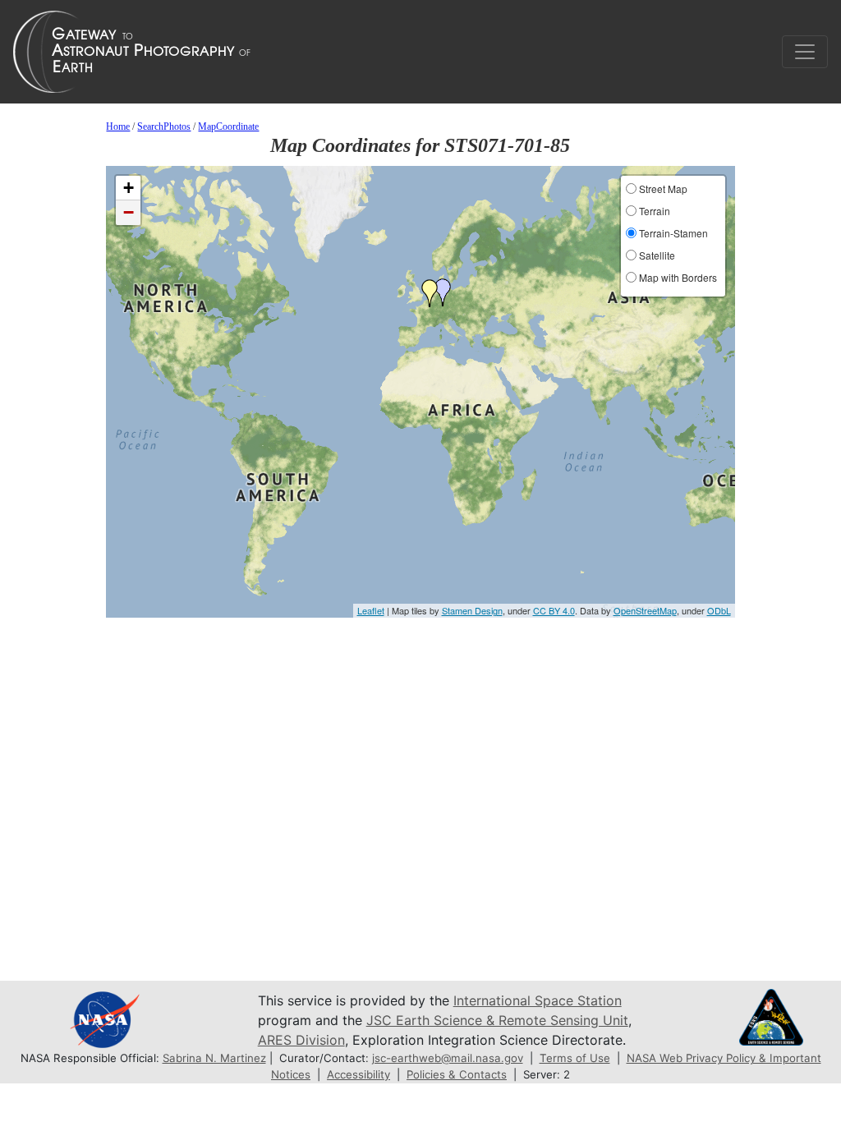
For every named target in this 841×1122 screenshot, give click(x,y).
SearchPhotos (164, 126)
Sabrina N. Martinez (214, 1058)
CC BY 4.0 (554, 610)
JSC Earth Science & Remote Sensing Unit (497, 1020)
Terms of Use (575, 1058)
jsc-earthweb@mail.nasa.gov (447, 1058)
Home (118, 126)
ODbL (719, 610)
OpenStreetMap (645, 610)
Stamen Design (472, 610)
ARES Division (301, 1040)
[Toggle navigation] (805, 51)
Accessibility (358, 1074)
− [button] (128, 212)
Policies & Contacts (457, 1074)
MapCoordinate (228, 126)
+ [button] (128, 187)
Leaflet (370, 610)
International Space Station (537, 1000)
